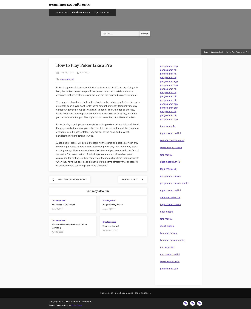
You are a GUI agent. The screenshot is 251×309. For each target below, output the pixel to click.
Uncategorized (66, 79)
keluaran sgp (62, 12)
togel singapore (101, 12)
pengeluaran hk (168, 70)
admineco (84, 72)
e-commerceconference (69, 4)
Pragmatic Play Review (112, 205)
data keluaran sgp (81, 12)
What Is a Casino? (110, 226)
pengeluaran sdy (169, 268)
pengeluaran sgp (169, 66)
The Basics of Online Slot (63, 205)
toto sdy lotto (167, 247)
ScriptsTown (76, 305)
